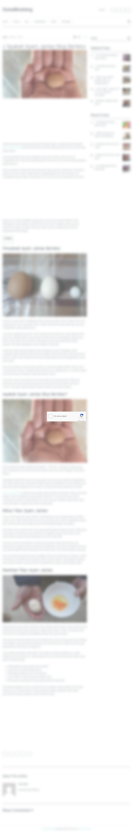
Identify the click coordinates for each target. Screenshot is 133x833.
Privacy (79, 420)
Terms (83, 420)
